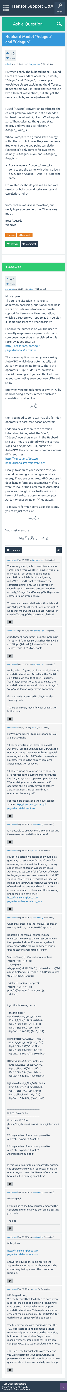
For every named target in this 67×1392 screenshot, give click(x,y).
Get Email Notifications (15, 1384)
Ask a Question (28, 24)
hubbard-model (24, 235)
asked (8, 64)
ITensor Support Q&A (32, 6)
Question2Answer (22, 1389)
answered (9, 289)
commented (12, 560)
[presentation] (33, 405)
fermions (10, 235)
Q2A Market (23, 1387)
